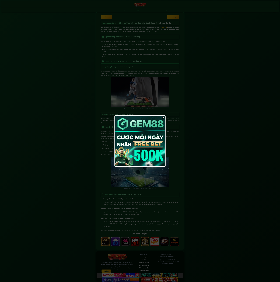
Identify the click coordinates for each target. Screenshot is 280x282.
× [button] (163, 117)
